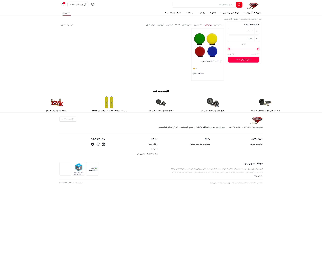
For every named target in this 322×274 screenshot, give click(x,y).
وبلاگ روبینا (153, 144)
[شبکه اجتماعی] (103, 144)
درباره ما (154, 149)
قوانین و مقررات (256, 144)
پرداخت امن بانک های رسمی (146, 154)
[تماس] (92, 4)
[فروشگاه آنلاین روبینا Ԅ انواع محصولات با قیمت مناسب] (253, 5)
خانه (259, 19)
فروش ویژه (67, 13)
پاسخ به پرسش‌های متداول (200, 144)
